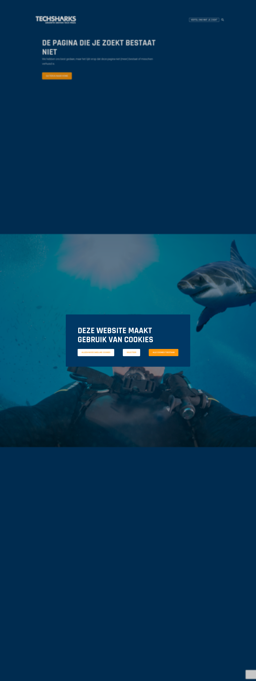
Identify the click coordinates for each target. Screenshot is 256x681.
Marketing (169, 365)
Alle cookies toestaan (164, 352)
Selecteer (131, 352)
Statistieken (132, 365)
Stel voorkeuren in (128, 374)
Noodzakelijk (93, 365)
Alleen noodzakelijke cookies (95, 352)
